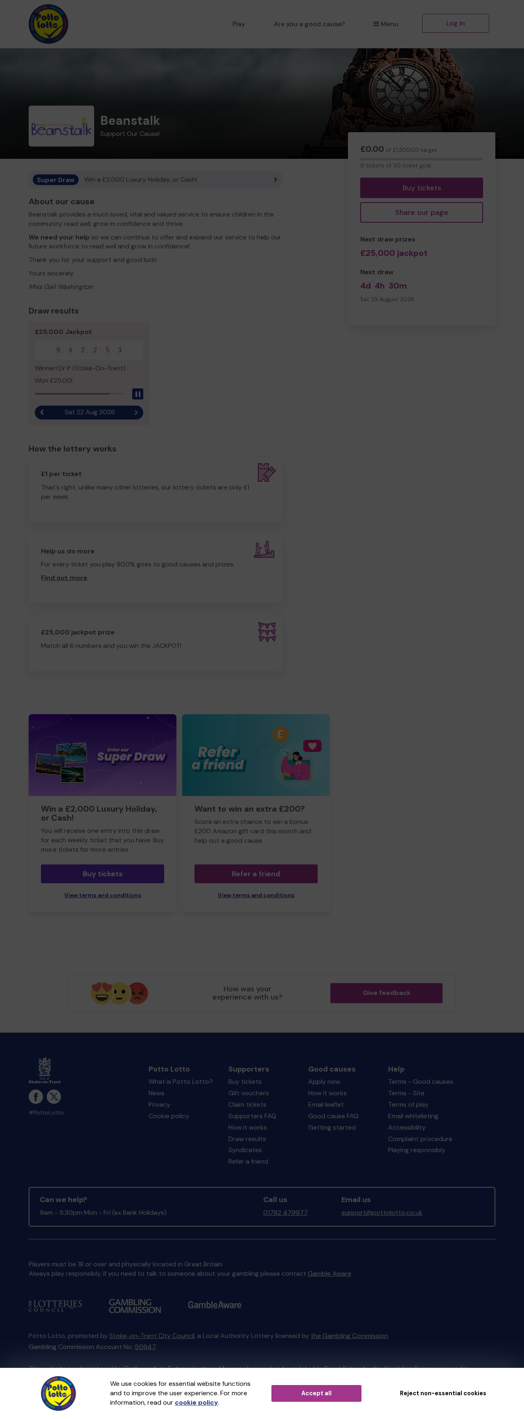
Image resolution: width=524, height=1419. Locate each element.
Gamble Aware (329, 1273)
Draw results (247, 1139)
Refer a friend (256, 874)
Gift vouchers (248, 1093)
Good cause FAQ (333, 1116)
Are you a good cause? (309, 24)
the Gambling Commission (349, 1335)
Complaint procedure (420, 1139)
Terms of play (408, 1104)
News (157, 1093)
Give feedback (387, 992)
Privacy (159, 1104)
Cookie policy (169, 1116)
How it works (247, 1127)
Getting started (332, 1127)
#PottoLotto (46, 1112)
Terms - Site (406, 1093)
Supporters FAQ (252, 1116)
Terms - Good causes (420, 1081)
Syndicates (245, 1150)
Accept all (316, 1393)
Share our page (421, 212)
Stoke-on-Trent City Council (151, 1335)
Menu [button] (389, 24)
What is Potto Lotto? (181, 1081)
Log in (455, 23)
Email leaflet (326, 1104)
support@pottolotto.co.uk (381, 1212)
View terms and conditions (102, 895)
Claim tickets (247, 1104)
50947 (145, 1346)
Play (239, 24)
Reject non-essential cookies (443, 1393)
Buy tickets (421, 188)
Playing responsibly (416, 1150)
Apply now (324, 1081)
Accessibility (407, 1127)
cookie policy (196, 1402)
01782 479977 (285, 1212)
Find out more (64, 577)
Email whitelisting (413, 1116)
